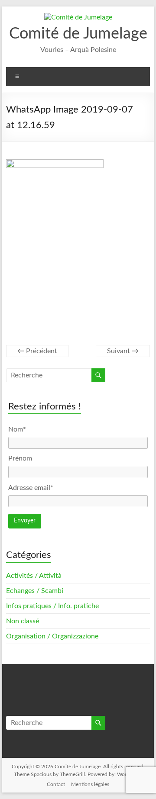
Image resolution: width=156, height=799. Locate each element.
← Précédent (37, 351)
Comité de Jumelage (78, 34)
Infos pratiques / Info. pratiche (52, 605)
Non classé (22, 621)
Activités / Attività (34, 575)
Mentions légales (90, 784)
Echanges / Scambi (34, 590)
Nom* (17, 429)
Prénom (20, 458)
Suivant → (123, 351)
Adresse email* (30, 487)
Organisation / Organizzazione (52, 636)
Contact (56, 784)
